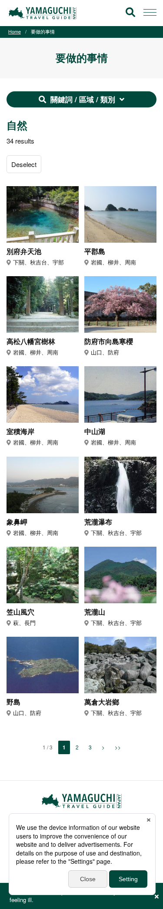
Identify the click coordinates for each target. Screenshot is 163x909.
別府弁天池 (24, 251)
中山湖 (94, 431)
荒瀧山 (94, 612)
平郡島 (94, 251)
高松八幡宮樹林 (31, 341)
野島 (13, 702)
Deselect (24, 164)
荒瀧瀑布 (98, 522)
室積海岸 (20, 431)
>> (118, 747)
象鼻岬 (17, 522)
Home (14, 31)
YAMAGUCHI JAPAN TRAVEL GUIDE (44, 13)
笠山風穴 (20, 612)
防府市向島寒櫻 (108, 341)
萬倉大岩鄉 (101, 702)
